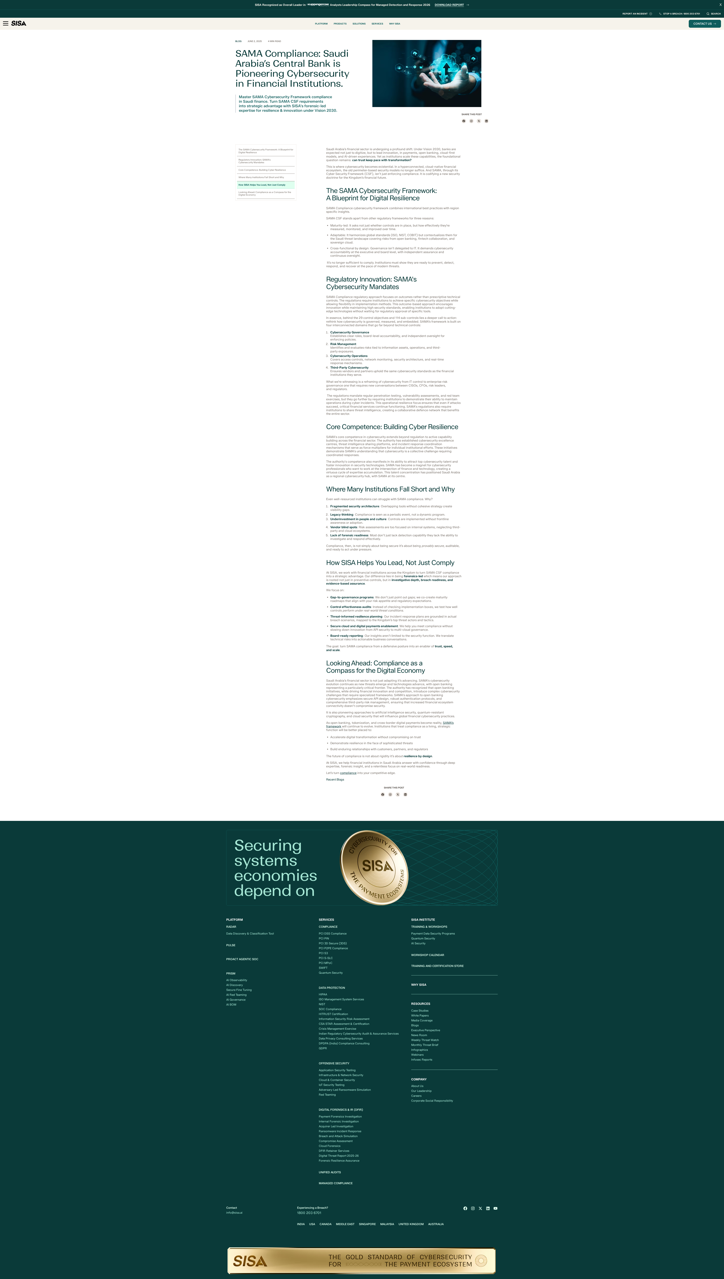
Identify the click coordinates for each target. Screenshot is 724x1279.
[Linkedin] (486, 121)
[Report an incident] (637, 13)
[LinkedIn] (488, 1208)
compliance (348, 773)
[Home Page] (18, 24)
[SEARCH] (713, 13)
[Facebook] (464, 121)
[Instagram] (471, 121)
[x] (479, 121)
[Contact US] (705, 24)
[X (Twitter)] (480, 1208)
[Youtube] (495, 1208)
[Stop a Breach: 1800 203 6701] (679, 13)
